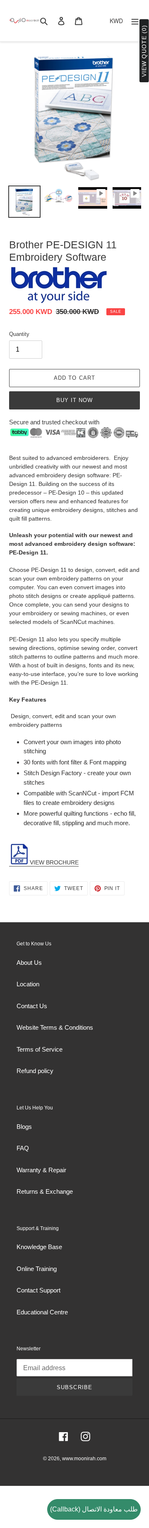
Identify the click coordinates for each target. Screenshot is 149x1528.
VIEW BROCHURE (54, 862)
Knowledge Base (39, 1246)
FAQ (23, 1148)
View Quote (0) (144, 51)
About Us (29, 962)
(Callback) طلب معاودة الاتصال (94, 1509)
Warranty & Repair (41, 1169)
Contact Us (32, 1005)
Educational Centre (42, 1312)
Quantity (19, 334)
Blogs (24, 1126)
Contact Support (38, 1290)
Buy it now (74, 400)
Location (28, 984)
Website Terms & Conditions (55, 1027)
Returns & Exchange (45, 1191)
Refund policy (35, 1070)
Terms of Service (39, 1049)
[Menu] (135, 21)
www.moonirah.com (84, 1458)
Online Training (37, 1268)
